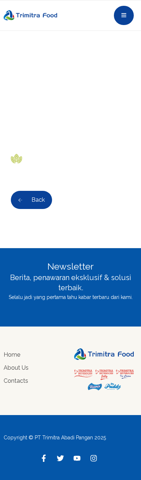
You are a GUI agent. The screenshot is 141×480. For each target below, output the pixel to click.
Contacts (16, 380)
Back (37, 199)
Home (12, 354)
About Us (16, 367)
